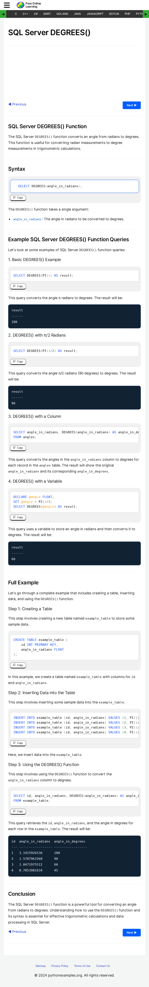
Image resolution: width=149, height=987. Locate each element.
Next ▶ (132, 105)
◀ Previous (17, 104)
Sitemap (41, 965)
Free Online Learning (33, 5)
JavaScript (95, 13)
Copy (20, 197)
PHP (127, 13)
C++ (25, 13)
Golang (62, 13)
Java (77, 13)
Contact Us (103, 965)
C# (36, 13)
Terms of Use (82, 965)
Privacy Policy (59, 965)
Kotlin (114, 13)
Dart (47, 13)
